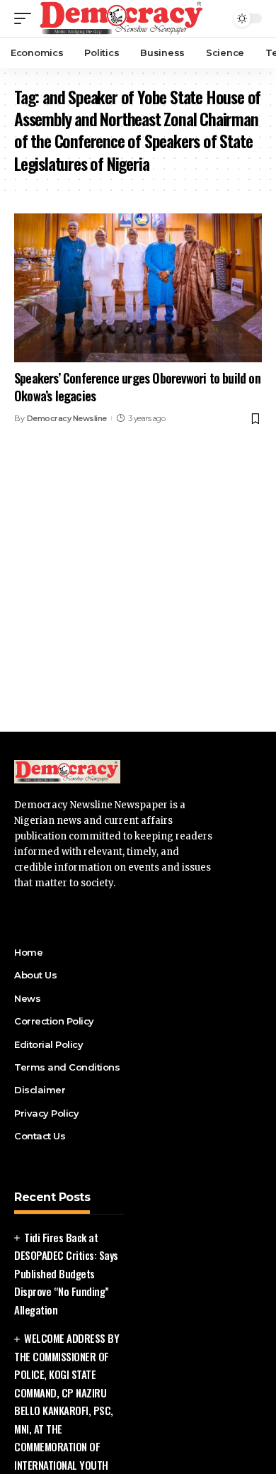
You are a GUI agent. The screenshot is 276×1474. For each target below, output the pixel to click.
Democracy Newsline (67, 418)
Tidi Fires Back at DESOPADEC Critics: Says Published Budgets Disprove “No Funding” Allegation (66, 1273)
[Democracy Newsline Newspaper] (122, 18)
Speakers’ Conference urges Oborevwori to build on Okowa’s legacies (137, 387)
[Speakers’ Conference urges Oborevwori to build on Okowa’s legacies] (138, 287)
